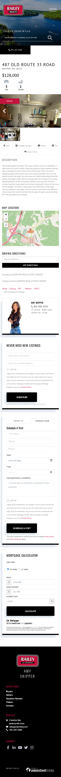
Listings (12, 288)
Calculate (30, 611)
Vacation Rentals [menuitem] (14, 698)
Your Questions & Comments (18, 478)
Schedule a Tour (42, 421)
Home (4, 288)
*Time (9, 467)
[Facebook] (8, 747)
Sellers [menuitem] (9, 694)
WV (19, 288)
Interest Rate (12, 596)
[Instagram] (32, 747)
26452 (36, 288)
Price (9, 577)
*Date (9, 455)
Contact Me (35, 313)
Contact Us (18, 421)
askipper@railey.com (18, 726)
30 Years (13, 569)
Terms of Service (15, 539)
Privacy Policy (26, 387)
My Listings (35, 310)
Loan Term (11, 562)
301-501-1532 (41, 306)
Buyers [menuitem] (9, 691)
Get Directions (30, 265)
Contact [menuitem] (10, 705)
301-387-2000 (16, 50)
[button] (49, 37)
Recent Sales (47, 310)
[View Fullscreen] (6, 225)
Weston (28, 288)
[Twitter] (26, 747)
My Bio (44, 313)
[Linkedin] (14, 747)
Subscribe (21, 397)
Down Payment (13, 587)
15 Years (24, 569)
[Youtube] (20, 747)
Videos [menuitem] (9, 702)
